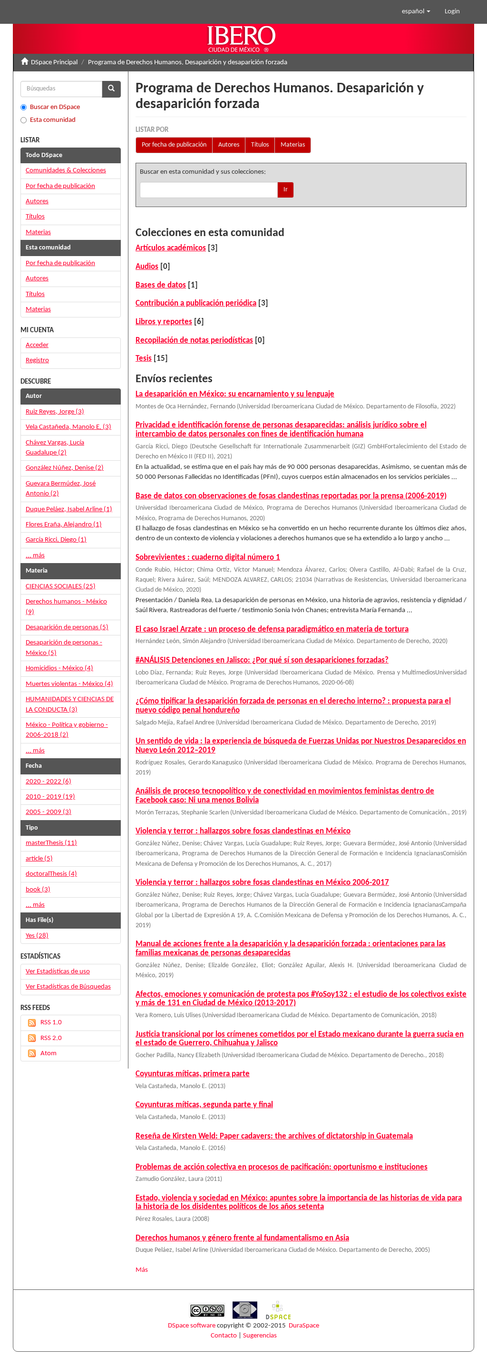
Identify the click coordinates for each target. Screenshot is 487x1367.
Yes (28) (37, 936)
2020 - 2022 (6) (48, 781)
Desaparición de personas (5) (67, 627)
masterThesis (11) (51, 843)
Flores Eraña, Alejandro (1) (64, 524)
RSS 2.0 (51, 1038)
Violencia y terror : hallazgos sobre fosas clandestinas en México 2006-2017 (262, 883)
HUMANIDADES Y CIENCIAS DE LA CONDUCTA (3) (70, 704)
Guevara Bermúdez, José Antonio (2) (61, 488)
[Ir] (111, 89)
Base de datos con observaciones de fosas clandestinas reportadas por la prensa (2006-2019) (291, 496)
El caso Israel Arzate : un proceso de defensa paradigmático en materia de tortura (272, 629)
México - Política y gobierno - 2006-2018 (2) (67, 730)
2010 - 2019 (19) (50, 797)
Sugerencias (260, 1335)
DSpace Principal (54, 62)
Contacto (224, 1335)
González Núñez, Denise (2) (65, 468)
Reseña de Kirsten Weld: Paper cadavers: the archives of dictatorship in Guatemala (274, 1136)
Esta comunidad (53, 120)
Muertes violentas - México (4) (69, 684)
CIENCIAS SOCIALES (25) (61, 586)
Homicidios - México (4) (59, 668)
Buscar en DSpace (55, 107)
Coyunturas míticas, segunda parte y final (204, 1105)
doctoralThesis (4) (51, 874)
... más (35, 555)
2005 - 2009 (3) (48, 812)
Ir (285, 189)
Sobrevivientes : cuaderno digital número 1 (208, 558)
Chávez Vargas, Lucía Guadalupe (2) (55, 447)
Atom (48, 1053)
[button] (416, 12)
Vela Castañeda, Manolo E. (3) (68, 427)
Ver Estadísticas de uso (58, 971)
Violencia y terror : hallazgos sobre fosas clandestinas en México (243, 831)
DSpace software (191, 1325)
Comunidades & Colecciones (66, 170)
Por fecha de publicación (174, 145)
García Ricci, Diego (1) (56, 540)
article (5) (39, 858)
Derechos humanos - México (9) (66, 606)
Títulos (260, 145)
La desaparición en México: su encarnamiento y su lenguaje (235, 394)
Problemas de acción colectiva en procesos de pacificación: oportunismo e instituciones (282, 1167)
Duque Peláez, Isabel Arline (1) (69, 509)
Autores (228, 145)
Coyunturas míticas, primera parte (193, 1074)
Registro (37, 360)
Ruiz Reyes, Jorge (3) (55, 412)
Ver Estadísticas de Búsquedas (68, 987)
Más (142, 1270)
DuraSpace (304, 1325)
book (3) (38, 889)
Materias (293, 145)
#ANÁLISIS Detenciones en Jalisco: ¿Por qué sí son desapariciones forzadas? (262, 660)
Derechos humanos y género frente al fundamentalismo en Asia (242, 1238)
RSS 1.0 (51, 1022)
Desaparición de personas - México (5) (64, 647)
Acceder (37, 345)
